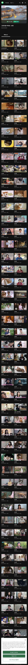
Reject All (14, 656)
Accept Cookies (14, 652)
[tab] (5, 35)
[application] (14, 12)
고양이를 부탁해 (5, 25)
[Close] (25, 639)
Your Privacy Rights (14, 659)
